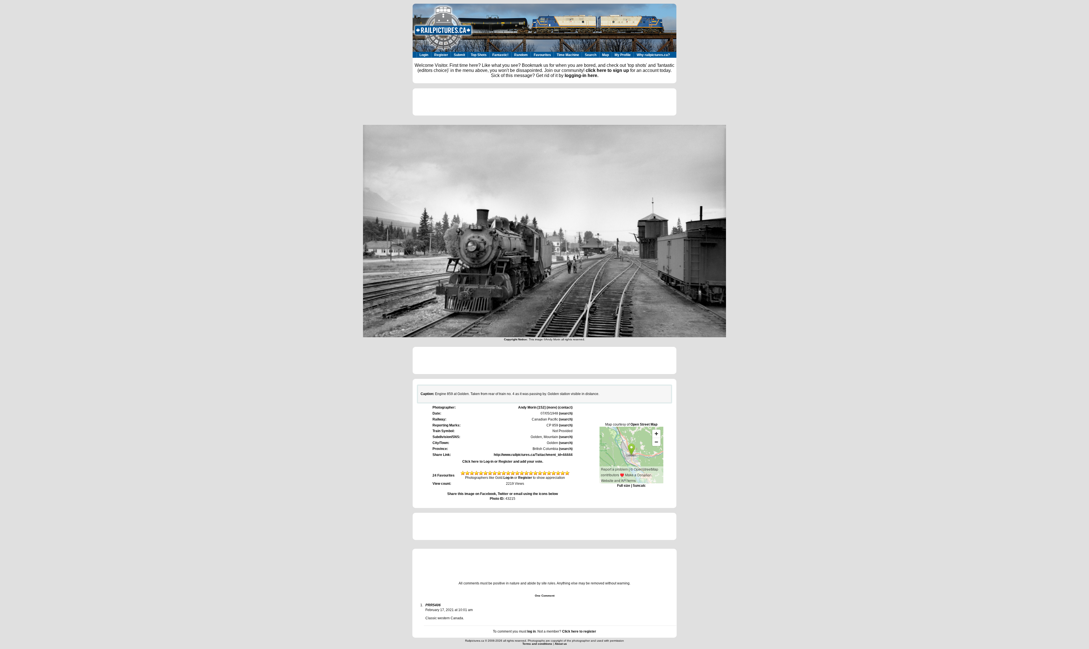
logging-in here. (581, 75)
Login (423, 55)
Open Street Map (643, 424)
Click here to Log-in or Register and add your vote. (502, 462)
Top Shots (479, 55)
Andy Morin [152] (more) (537, 407)
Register (441, 55)
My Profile (623, 55)
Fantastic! (500, 55)
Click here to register (579, 631)
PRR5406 (433, 605)
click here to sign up (607, 70)
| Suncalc (638, 486)
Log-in (508, 478)
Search (590, 55)
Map (605, 55)
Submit (459, 55)
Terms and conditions (537, 643)
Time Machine (568, 55)
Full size (623, 486)
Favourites (542, 55)
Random (521, 55)
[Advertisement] (544, 102)
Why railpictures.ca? (653, 55)
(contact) (565, 407)
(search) (565, 413)
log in (531, 631)
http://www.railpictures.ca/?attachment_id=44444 (533, 455)
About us (561, 643)
